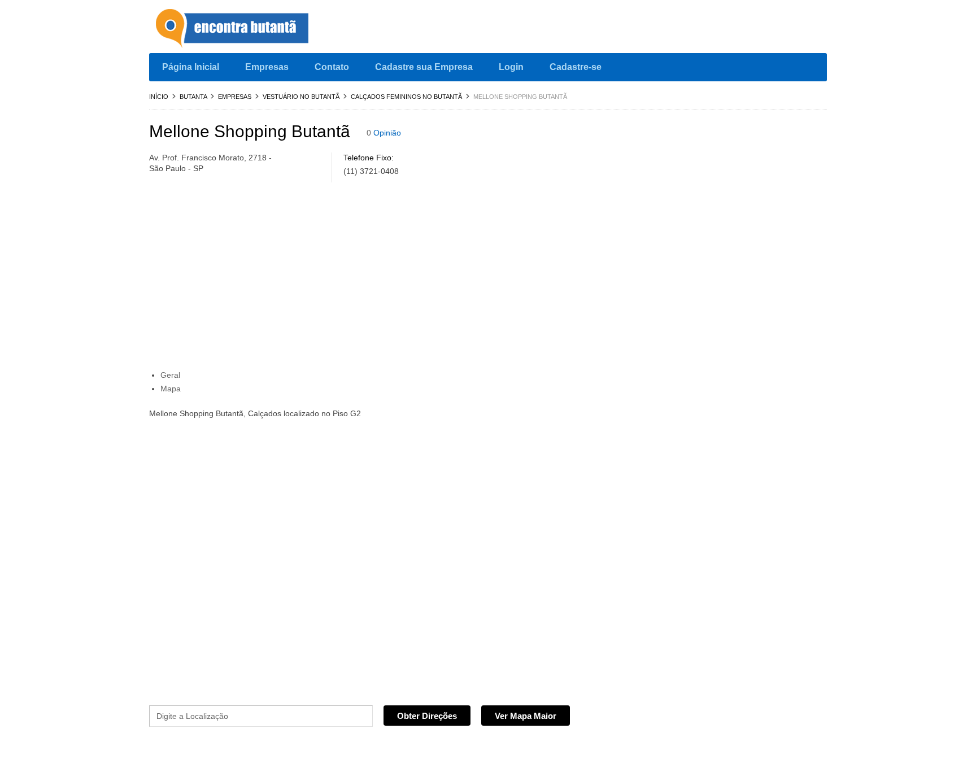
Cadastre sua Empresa (424, 67)
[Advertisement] (389, 279)
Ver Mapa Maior (525, 716)
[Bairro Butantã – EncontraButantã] (234, 29)
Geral (170, 375)
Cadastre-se (576, 67)
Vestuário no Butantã (301, 96)
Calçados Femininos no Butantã (406, 96)
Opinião (387, 132)
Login (511, 67)
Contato (332, 67)
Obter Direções (427, 716)
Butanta (193, 96)
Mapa (170, 388)
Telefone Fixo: (368, 157)
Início (158, 96)
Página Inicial (190, 67)
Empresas (267, 67)
